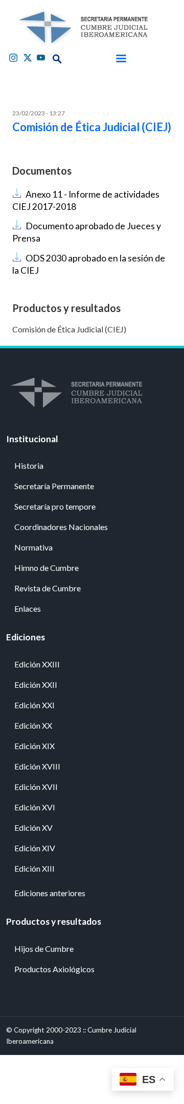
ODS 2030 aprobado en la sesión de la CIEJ (88, 264)
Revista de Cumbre (47, 588)
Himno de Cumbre (46, 567)
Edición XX (33, 725)
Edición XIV (34, 848)
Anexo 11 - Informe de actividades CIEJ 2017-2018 (85, 200)
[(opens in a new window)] (14, 56)
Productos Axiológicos (54, 969)
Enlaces (27, 608)
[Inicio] (83, 28)
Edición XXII (35, 684)
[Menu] (120, 59)
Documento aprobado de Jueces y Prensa (86, 232)
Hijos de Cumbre (44, 948)
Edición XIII (34, 868)
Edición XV (33, 827)
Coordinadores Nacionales (61, 527)
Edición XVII (36, 786)
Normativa (33, 547)
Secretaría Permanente (54, 486)
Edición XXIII (37, 664)
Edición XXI (34, 705)
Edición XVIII (37, 766)
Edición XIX (34, 746)
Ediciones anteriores (49, 893)
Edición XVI (34, 807)
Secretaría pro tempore (55, 506)
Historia (28, 465)
